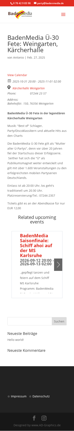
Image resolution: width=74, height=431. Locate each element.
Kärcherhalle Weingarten (29, 88)
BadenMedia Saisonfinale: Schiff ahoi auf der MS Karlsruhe (36, 245)
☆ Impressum (17, 396)
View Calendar (17, 75)
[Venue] (9, 87)
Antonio (18, 57)
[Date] (9, 81)
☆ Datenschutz (39, 396)
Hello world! (15, 340)
